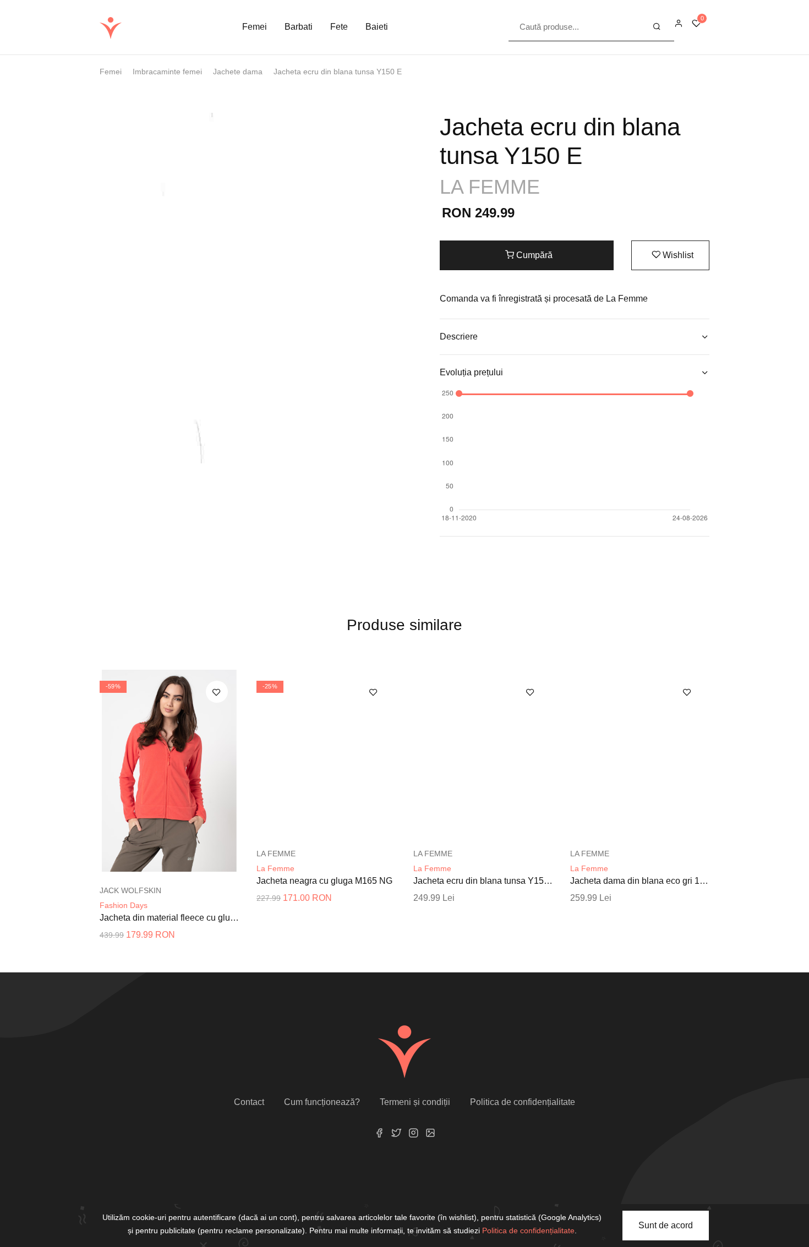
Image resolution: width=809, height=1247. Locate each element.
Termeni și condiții (415, 1102)
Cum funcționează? (322, 1102)
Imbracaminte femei (167, 71)
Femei (254, 26)
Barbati (299, 26)
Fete (339, 26)
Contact (249, 1102)
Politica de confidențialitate (522, 1102)
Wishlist (676, 255)
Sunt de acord (665, 1225)
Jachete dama (238, 71)
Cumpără (533, 255)
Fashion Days (123, 905)
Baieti (376, 26)
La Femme (275, 868)
